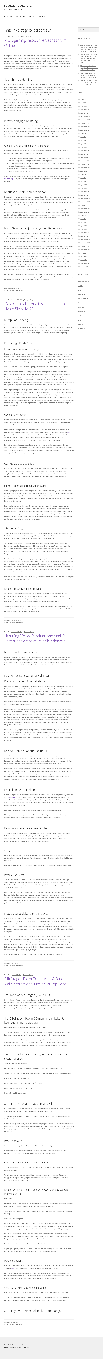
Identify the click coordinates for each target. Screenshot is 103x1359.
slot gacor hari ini (83, 281)
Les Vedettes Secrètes (18, 6)
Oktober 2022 (84, 246)
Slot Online (8, 17)
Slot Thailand (20, 17)
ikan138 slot (82, 303)
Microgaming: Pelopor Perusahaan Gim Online (35, 42)
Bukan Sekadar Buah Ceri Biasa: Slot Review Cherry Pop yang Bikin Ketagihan (88, 75)
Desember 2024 (85, 157)
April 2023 (83, 226)
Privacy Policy (9, 1347)
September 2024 (85, 168)
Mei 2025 (83, 140)
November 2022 (85, 243)
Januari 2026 (84, 113)
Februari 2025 (84, 150)
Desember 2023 (85, 198)
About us (31, 17)
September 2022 (85, 250)
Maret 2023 (83, 229)
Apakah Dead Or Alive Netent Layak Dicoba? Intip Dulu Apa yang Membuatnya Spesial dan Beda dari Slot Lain (89, 58)
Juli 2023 (83, 215)
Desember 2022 (85, 239)
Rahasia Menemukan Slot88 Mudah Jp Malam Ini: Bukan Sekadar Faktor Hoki (89, 83)
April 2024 (83, 185)
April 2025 (83, 144)
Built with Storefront (22, 1347)
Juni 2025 (83, 137)
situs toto (81, 333)
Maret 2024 (83, 188)
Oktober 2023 (84, 205)
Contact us (41, 17)
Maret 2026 (83, 106)
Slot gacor (81, 329)
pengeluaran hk (83, 299)
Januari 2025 (84, 154)
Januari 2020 (84, 267)
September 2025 (85, 127)
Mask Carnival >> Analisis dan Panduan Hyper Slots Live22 (34, 306)
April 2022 (83, 256)
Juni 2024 (83, 178)
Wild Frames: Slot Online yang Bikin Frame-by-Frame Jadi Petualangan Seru (89, 68)
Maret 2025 (83, 147)
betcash (70, 432)
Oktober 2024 (84, 164)
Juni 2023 (83, 219)
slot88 (80, 290)
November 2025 (85, 120)
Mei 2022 (83, 253)
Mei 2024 (83, 181)
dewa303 (81, 307)
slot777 (80, 324)
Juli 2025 (83, 133)
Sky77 (13, 1268)
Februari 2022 (84, 263)
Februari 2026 (84, 109)
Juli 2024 (83, 174)
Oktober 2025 (84, 123)
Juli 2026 (83, 99)
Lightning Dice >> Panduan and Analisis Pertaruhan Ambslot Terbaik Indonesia (34, 638)
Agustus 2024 (84, 171)
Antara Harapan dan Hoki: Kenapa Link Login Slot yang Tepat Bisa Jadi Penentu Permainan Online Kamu (89, 48)
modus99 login (9, 179)
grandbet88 (13, 797)
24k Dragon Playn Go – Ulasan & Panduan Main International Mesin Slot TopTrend (37, 981)
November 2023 (85, 202)
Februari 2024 (84, 191)
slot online (81, 294)
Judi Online (14, 963)
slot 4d (80, 286)
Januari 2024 (84, 195)
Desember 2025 (85, 116)
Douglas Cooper (26, 36)
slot (79, 316)
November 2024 (85, 161)
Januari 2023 (84, 236)
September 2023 (85, 209)
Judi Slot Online (15, 288)
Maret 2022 (83, 260)
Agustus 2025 (84, 130)
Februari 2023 (84, 232)
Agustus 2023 (84, 212)
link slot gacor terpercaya (15, 290)
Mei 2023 (83, 222)
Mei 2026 (83, 103)
